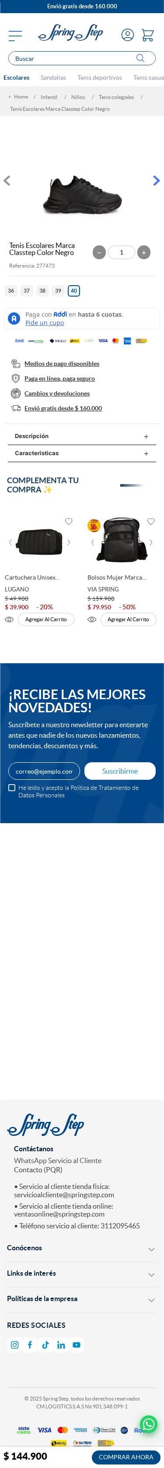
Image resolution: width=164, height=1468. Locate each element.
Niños (78, 97)
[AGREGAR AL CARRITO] (126, 1457)
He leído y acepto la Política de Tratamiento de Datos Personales (78, 791)
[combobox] (82, 58)
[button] (11, 291)
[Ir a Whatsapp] (149, 1424)
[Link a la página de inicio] (19, 97)
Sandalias (53, 77)
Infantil (49, 97)
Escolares (16, 77)
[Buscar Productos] (142, 59)
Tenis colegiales (116, 97)
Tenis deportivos (99, 77)
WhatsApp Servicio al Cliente (57, 1160)
